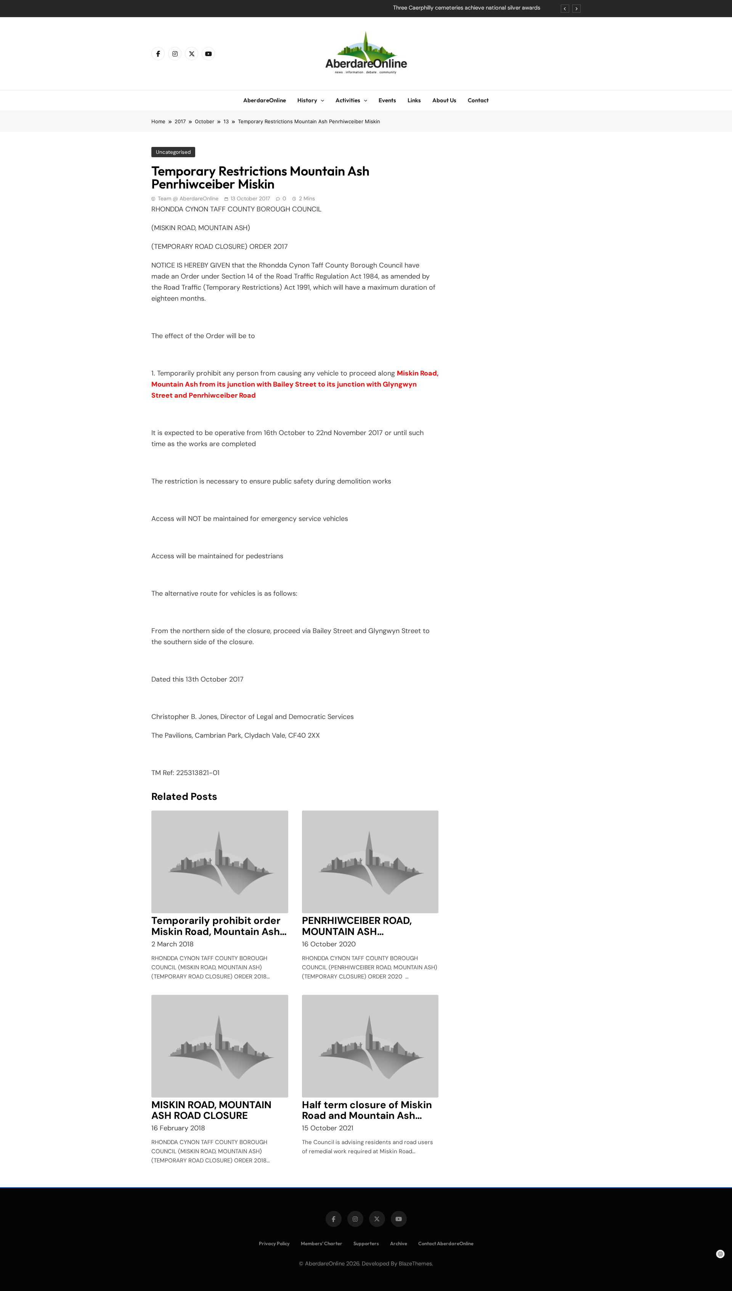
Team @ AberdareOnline (188, 198)
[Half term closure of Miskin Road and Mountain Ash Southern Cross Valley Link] (370, 1046)
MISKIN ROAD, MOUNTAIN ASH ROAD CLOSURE (211, 1110)
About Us (444, 100)
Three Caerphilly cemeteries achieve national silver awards (466, 8)
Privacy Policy (274, 1243)
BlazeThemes (415, 1263)
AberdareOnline (264, 100)
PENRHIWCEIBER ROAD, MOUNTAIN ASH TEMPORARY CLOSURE (357, 931)
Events (387, 100)
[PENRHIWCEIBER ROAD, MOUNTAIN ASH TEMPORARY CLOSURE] (370, 862)
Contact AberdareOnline (446, 1243)
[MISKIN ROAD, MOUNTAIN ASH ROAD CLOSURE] (219, 1046)
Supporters (366, 1243)
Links (414, 100)
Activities (348, 100)
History (307, 100)
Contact (478, 100)
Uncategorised (173, 152)
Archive (398, 1243)
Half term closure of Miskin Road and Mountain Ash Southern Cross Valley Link (367, 1115)
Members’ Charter (321, 1243)
